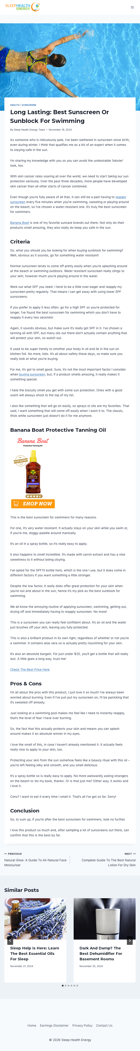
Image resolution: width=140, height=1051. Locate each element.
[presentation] (35, 919)
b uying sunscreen (32, 374)
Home (32, 1025)
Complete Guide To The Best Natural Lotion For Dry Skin (109, 859)
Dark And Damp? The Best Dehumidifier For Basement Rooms (100, 953)
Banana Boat (19, 223)
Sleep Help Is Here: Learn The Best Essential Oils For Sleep (34, 953)
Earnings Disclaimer (54, 1025)
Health (15, 105)
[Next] (130, 940)
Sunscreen (29, 105)
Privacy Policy (82, 1025)
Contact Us (104, 1025)
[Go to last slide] (10, 940)
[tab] (63, 986)
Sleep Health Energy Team (29, 129)
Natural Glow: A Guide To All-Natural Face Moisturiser (35, 859)
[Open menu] (132, 7)
